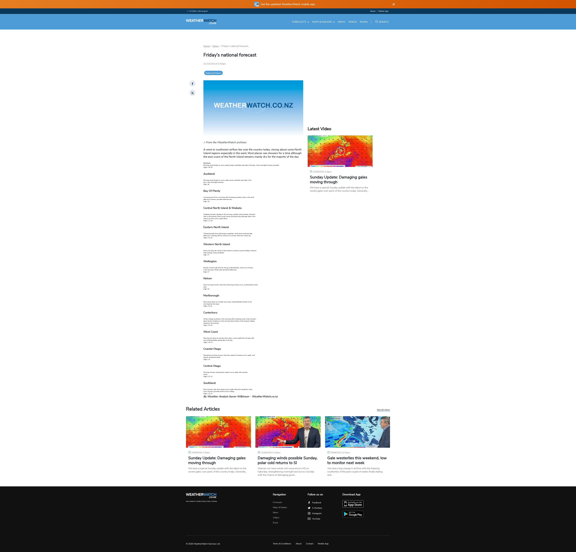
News (341, 22)
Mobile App (383, 11)
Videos (352, 22)
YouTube (316, 518)
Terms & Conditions (282, 543)
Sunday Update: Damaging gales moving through (338, 179)
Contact (309, 543)
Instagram (317, 513)
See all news (383, 410)
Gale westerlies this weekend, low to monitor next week (357, 460)
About (372, 11)
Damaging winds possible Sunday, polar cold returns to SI (287, 460)
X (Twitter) (317, 508)
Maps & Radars (322, 22)
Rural (364, 22)
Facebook (316, 502)
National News (213, 73)
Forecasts (299, 22)
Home (206, 46)
